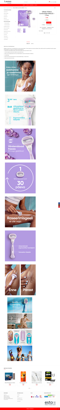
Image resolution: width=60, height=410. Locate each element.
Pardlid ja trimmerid (6, 26)
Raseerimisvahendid (9, 7)
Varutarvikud (5, 11)
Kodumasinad (6, 29)
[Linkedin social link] (48, 32)
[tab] (28, 43)
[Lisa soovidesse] (14, 377)
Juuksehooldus (6, 37)
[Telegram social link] (49, 32)
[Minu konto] (51, 2)
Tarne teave (19, 401)
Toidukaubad (5, 36)
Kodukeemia (5, 16)
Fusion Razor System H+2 (23, 382)
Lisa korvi (48, 22)
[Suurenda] (19, 26)
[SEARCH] (35, 2)
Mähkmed (5, 18)
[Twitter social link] (47, 32)
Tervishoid (5, 34)
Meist (18, 396)
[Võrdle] (14, 373)
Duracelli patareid (6, 19)
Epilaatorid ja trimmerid (7, 31)
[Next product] (55, 7)
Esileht (5, 7)
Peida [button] (58, 409)
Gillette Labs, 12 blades (50, 382)
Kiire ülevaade (14, 375)
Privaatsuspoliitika (19, 399)
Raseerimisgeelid (6, 24)
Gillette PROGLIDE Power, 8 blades (10, 382)
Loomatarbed (6, 39)
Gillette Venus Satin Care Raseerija (37, 382)
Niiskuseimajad (6, 13)
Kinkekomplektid (6, 23)
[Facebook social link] (46, 32)
